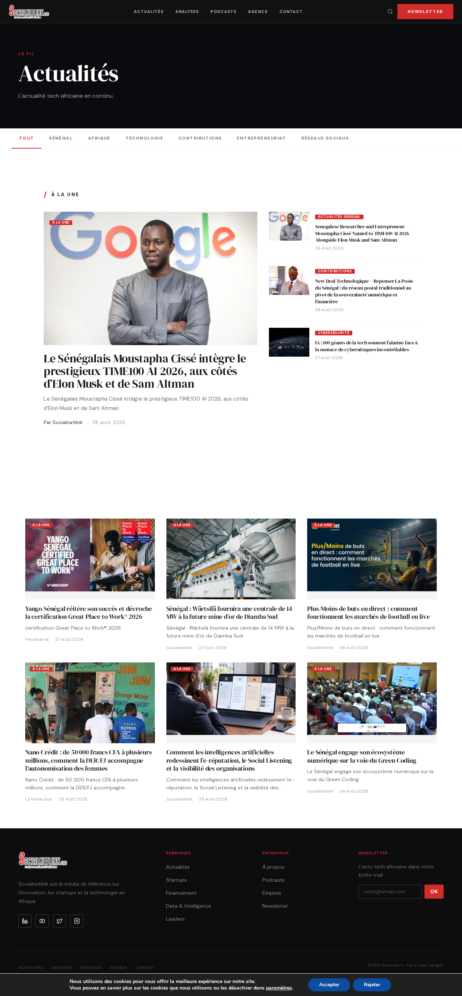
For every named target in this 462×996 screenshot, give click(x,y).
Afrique (99, 138)
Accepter (329, 984)
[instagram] (76, 921)
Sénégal (61, 138)
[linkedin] (24, 921)
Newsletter (425, 11)
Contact (291, 11)
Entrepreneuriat (261, 138)
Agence (258, 11)
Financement (181, 893)
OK (434, 891)
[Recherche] (390, 11)
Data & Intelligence (188, 906)
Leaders (175, 919)
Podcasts (223, 11)
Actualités (149, 11)
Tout (26, 138)
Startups (176, 880)
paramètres (279, 988)
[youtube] (42, 921)
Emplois (271, 893)
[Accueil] (29, 11)
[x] (59, 921)
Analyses (187, 11)
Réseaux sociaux (325, 138)
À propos (273, 867)
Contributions (200, 138)
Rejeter (372, 984)
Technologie (145, 138)
